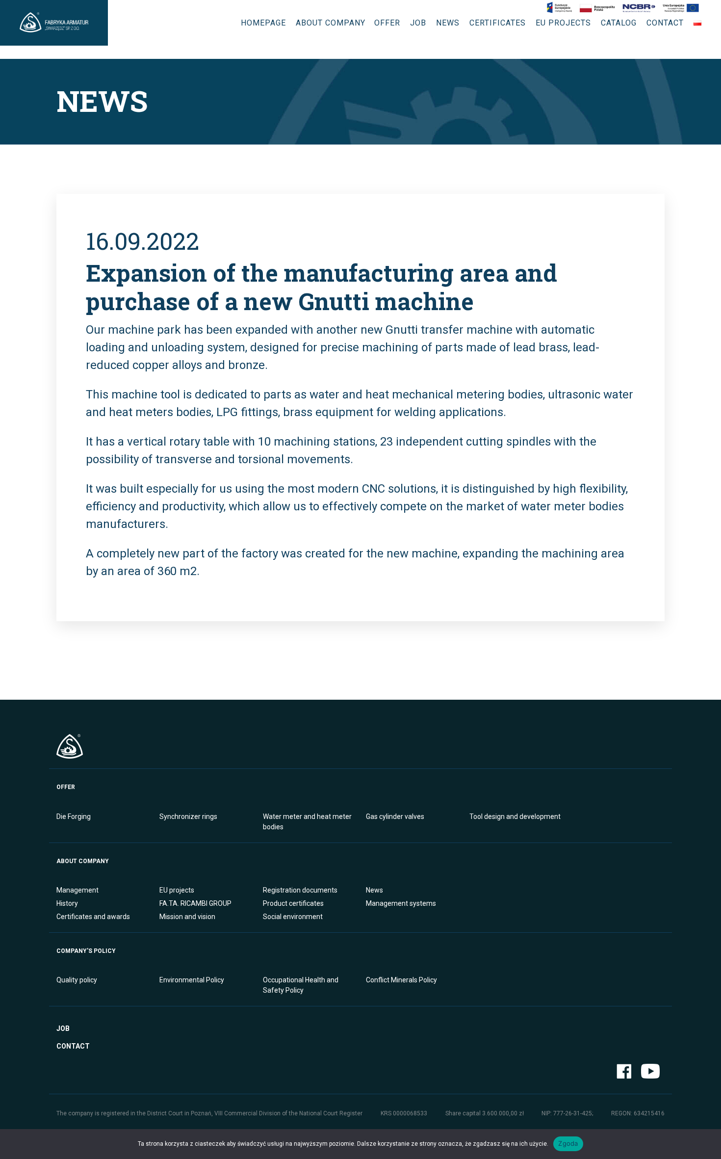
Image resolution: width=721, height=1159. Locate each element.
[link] (622, 8)
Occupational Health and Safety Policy (300, 985)
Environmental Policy (191, 980)
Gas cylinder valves (395, 816)
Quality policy (76, 980)
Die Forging (73, 816)
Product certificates (293, 903)
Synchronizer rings (188, 816)
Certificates (497, 22)
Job (418, 22)
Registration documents (300, 890)
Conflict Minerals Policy (401, 980)
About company (330, 22)
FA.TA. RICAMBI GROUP (195, 903)
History (67, 903)
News (448, 22)
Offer (387, 22)
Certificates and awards (93, 917)
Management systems (401, 903)
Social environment (293, 917)
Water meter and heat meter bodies (307, 822)
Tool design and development (515, 816)
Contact (665, 22)
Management (77, 890)
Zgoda (568, 1143)
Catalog (619, 22)
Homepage (263, 22)
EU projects (563, 22)
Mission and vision (187, 917)
